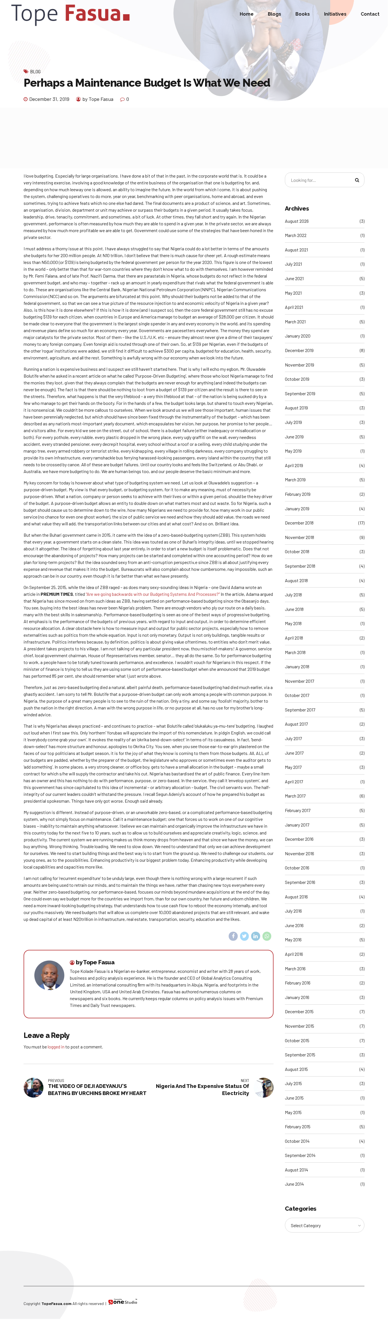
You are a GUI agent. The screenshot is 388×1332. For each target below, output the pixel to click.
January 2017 (297, 824)
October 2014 (297, 1141)
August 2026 (297, 221)
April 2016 (294, 954)
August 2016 (296, 896)
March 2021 (295, 321)
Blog (35, 71)
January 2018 (297, 666)
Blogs (274, 14)
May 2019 (293, 450)
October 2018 (297, 551)
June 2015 (294, 1097)
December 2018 (299, 522)
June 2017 (294, 753)
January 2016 (297, 997)
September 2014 (300, 1155)
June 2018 (294, 609)
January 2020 (297, 335)
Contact (370, 14)
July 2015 (293, 1083)
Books (302, 14)
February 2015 (297, 1126)
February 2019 (297, 494)
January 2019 (297, 508)
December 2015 (299, 1011)
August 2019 (296, 407)
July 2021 (293, 264)
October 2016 (297, 867)
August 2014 (296, 1169)
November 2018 (299, 537)
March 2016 (295, 968)
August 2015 (296, 1069)
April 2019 (294, 465)
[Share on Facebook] (233, 936)
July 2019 (293, 422)
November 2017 (299, 681)
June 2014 (294, 1184)
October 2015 (297, 1040)
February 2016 (297, 982)
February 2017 (297, 810)
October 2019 (297, 379)
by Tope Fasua (97, 99)
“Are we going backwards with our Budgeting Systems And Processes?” (153, 594)
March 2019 (295, 479)
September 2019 (300, 393)
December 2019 (299, 350)
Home (247, 14)
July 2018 (293, 594)
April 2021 (294, 307)
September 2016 (300, 882)
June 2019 (294, 436)
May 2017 (293, 767)
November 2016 (299, 853)
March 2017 (295, 795)
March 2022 (295, 235)
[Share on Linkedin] (255, 936)
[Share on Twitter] (244, 936)
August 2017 (296, 724)
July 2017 (293, 738)
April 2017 (294, 781)
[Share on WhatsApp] (267, 936)
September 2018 (300, 566)
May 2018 (293, 623)
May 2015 (293, 1112)
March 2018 (295, 652)
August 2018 (296, 580)
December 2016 (299, 839)
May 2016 (293, 939)
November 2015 (299, 1026)
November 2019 (299, 364)
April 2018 (294, 637)
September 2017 (300, 709)
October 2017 (297, 695)
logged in (56, 1046)
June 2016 (294, 925)
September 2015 (300, 1054)
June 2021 (294, 278)
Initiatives (335, 14)
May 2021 (293, 292)
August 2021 (296, 249)
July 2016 (293, 910)
